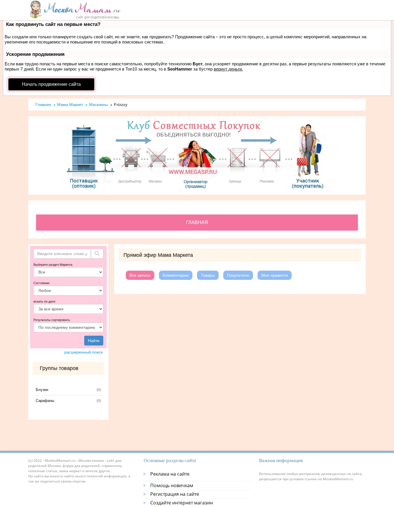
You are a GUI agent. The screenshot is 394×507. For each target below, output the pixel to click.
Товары (208, 275)
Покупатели (238, 275)
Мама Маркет (70, 104)
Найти (94, 340)
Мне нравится (274, 275)
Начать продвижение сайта (51, 84)
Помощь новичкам (171, 485)
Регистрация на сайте (174, 494)
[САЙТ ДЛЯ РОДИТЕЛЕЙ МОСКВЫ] (74, 9)
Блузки (42, 390)
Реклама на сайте (170, 473)
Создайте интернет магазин (181, 502)
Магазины (98, 104)
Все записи (140, 275)
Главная (43, 104)
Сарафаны (45, 400)
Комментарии (176, 275)
